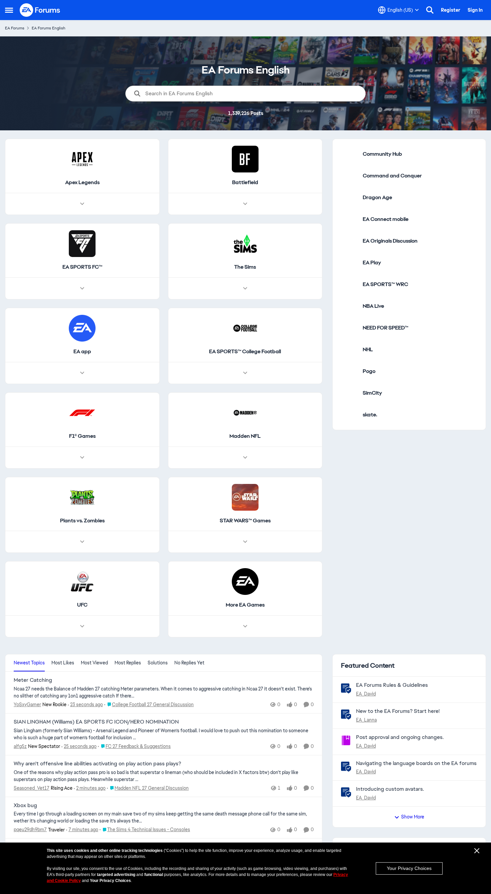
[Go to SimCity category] (349, 393)
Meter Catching (33, 680)
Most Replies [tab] (128, 663)
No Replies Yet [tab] (189, 663)
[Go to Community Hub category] (349, 154)
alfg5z (20, 746)
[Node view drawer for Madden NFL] (245, 458)
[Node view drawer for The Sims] (245, 288)
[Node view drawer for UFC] (82, 626)
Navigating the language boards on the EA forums (416, 763)
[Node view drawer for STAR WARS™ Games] (245, 542)
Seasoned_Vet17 (31, 788)
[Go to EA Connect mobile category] (349, 219)
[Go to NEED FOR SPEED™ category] (349, 328)
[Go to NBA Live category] (349, 306)
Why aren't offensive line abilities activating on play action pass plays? (97, 763)
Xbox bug (25, 805)
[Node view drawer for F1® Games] (82, 458)
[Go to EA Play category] (349, 262)
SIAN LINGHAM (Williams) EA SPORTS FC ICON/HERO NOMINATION (96, 722)
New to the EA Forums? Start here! (398, 711)
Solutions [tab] (158, 663)
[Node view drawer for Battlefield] (245, 204)
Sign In (475, 10)
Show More (412, 817)
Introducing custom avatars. (390, 788)
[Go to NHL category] (349, 349)
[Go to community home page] (40, 10)
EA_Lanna (366, 720)
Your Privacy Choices (409, 868)
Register (450, 10)
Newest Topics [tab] (29, 663)
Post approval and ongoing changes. (400, 737)
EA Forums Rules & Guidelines (392, 684)
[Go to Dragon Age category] (349, 197)
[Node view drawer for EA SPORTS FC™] (82, 288)
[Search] (430, 10)
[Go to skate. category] (349, 414)
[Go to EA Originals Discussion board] (349, 241)
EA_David (366, 694)
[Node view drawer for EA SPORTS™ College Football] (245, 373)
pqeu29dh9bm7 (30, 829)
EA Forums (14, 28)
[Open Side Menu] (9, 10)
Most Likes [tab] (62, 663)
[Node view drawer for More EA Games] (245, 626)
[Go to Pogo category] (349, 371)
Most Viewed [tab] (94, 663)
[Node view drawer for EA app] (82, 373)
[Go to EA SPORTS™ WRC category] (349, 284)
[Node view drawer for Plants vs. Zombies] (82, 542)
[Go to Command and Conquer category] (349, 175)
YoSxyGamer (27, 704)
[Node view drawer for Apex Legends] (82, 204)
